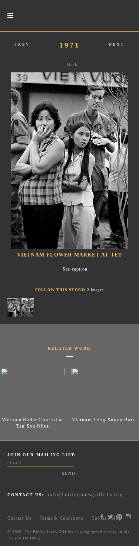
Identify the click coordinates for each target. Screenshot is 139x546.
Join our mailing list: (41, 454)
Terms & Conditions (61, 518)
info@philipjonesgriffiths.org (85, 494)
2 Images (95, 290)
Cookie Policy (107, 518)
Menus (10, 16)
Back (72, 64)
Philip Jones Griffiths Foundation (69, 16)
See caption (75, 269)
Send (69, 473)
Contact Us (19, 518)
